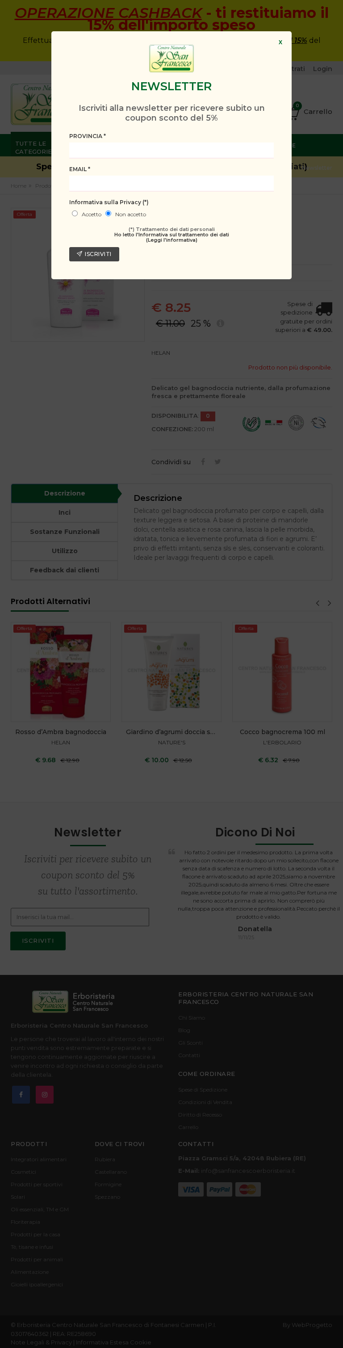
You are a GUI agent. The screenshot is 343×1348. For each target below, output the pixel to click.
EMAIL (79, 169)
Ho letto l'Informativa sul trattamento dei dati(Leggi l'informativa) (171, 237)
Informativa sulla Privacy (109, 202)
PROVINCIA (87, 136)
